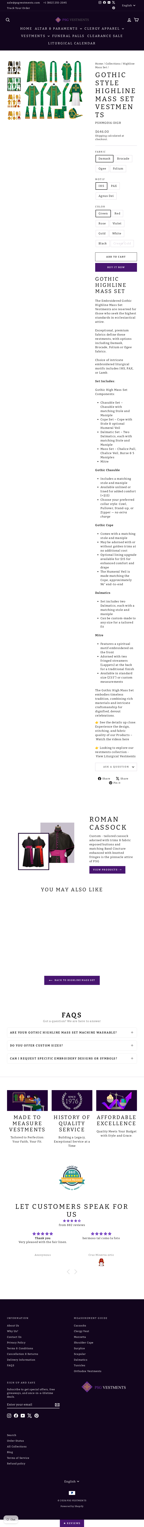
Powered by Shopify (72, 1506)
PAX (114, 186)
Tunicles (80, 1365)
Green (103, 213)
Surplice (79, 1348)
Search (11, 1435)
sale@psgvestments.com (23, 2)
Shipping (101, 135)
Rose (102, 223)
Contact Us (14, 1337)
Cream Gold (122, 243)
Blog (10, 1452)
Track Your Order (18, 8)
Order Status (15, 1440)
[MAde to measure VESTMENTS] (27, 1100)
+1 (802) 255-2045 (55, 2)
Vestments (34, 36)
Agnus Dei (106, 196)
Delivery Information (21, 1359)
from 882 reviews (72, 1225)
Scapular (80, 1354)
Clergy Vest (81, 1331)
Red (117, 213)
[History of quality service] (72, 1100)
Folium (118, 168)
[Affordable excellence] (116, 1100)
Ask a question (116, 766)
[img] (72, 1221)
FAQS (10, 1365)
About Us (13, 1325)
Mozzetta (80, 1337)
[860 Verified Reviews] (72, 1192)
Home (26, 29)
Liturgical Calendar (72, 43)
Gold (102, 233)
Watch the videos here (112, 739)
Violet (117, 223)
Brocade (123, 158)
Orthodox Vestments (88, 1371)
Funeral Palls (68, 36)
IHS (101, 186)
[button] (69, 1271)
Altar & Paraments (57, 29)
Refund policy (16, 1463)
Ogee (102, 168)
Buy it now (116, 267)
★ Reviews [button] (72, 1523)
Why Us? (12, 1331)
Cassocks (80, 1325)
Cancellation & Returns (22, 1354)
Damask (104, 158)
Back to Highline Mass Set (74, 980)
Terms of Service (18, 1458)
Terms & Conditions (20, 1348)
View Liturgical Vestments (116, 756)
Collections (113, 63)
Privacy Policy (16, 1342)
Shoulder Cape (84, 1342)
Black (103, 243)
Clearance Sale (105, 36)
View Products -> (107, 869)
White (116, 233)
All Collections (17, 1446)
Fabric (100, 151)
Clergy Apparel (102, 29)
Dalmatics (80, 1359)
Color (100, 206)
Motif (100, 179)
